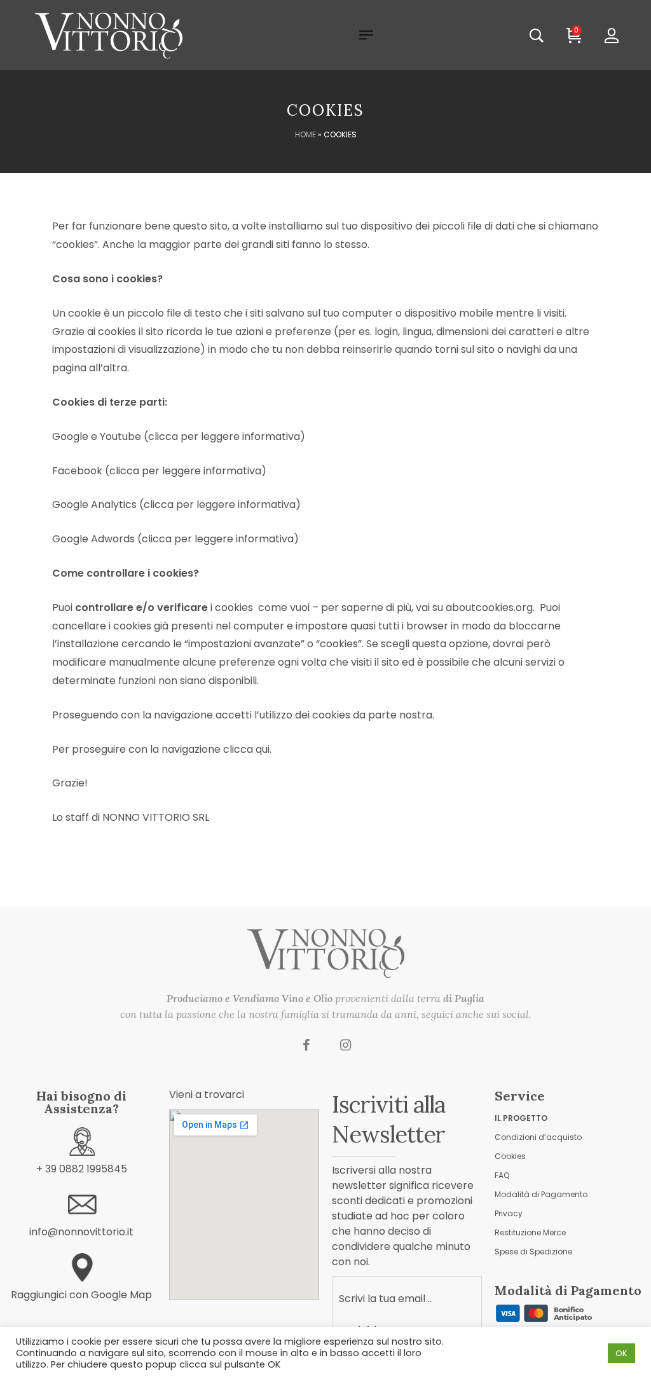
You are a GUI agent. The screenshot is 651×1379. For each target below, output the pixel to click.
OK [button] (621, 1353)
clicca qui (246, 749)
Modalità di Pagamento (541, 1194)
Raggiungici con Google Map (81, 1294)
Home (305, 134)
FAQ (502, 1175)
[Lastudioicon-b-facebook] (306, 1045)
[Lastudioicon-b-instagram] (345, 1045)
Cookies (510, 1156)
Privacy (509, 1213)
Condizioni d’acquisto (538, 1137)
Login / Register (620, 36)
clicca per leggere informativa (224, 436)
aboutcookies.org (489, 607)
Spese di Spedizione (533, 1251)
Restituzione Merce (530, 1232)
